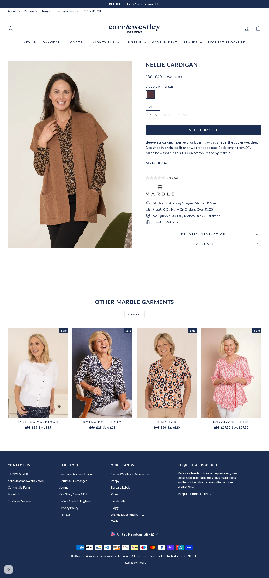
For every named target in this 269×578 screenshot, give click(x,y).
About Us (14, 11)
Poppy (115, 481)
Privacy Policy (68, 508)
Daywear (52, 42)
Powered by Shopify (134, 562)
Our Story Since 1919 (73, 494)
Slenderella (118, 501)
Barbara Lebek (120, 487)
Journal (64, 487)
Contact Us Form (19, 487)
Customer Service (67, 11)
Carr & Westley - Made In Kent (131, 474)
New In (30, 42)
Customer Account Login (75, 474)
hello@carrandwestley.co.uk (26, 481)
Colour (159, 86)
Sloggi (115, 508)
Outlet (115, 521)
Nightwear (104, 42)
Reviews (64, 514)
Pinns (114, 494)
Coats (77, 42)
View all (134, 314)
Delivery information (203, 234)
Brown (150, 94)
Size (150, 106)
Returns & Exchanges (38, 11)
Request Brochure (226, 42)
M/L (167, 115)
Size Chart (203, 243)
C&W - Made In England (75, 501)
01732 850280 (93, 11)
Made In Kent (165, 42)
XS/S (153, 115)
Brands (191, 42)
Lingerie (134, 42)
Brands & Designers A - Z (127, 514)
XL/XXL (184, 115)
